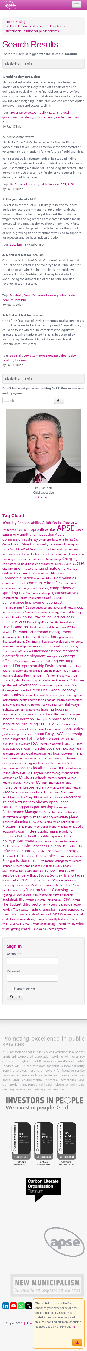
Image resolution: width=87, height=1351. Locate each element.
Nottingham (25, 801)
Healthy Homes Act (33, 704)
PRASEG (75, 821)
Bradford (23, 549)
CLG (4, 568)
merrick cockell (57, 777)
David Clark (36, 627)
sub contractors (42, 895)
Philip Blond (40, 817)
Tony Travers (65, 904)
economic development (17, 646)
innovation (11, 723)
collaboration (55, 573)
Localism (55, 112)
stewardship (17, 890)
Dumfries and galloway (40, 641)
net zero (46, 791)
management (60, 773)
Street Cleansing (54, 889)
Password (13, 971)
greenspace (66, 695)
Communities (65, 577)
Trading (35, 909)
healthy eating (11, 704)
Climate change (31, 568)
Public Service (11, 846)
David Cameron (34, 295)
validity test (56, 919)
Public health (28, 835)
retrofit (34, 860)
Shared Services (39, 875)
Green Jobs (11, 694)
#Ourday (9, 522)
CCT (63, 184)
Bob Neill (16, 295)
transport (10, 913)
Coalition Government (16, 573)
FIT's (45, 675)
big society (39, 544)
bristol (41, 549)
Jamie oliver (18, 729)
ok (77, 1342)
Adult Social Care (56, 522)
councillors (50, 616)
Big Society (17, 184)
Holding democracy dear (23, 76)
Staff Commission (43, 885)
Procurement (13, 826)
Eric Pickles (74, 666)
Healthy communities (69, 699)
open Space (58, 801)
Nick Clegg (26, 797)
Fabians (32, 670)
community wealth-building (31, 588)
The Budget (12, 904)
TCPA (66, 899)
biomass (56, 544)
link (74, 1326)
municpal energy (60, 787)
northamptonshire (54, 797)
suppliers (67, 895)
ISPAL (42, 724)
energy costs (54, 656)
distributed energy (13, 641)
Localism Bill (55, 768)
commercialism (43, 578)
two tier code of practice (34, 914)
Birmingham (71, 544)
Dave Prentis (50, 622)
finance (35, 675)
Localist (68, 768)
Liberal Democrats (50, 743)
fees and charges (12, 675)
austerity (27, 117)
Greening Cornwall (33, 695)
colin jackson (39, 573)
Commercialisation (17, 577)
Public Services (50, 184)
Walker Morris (24, 924)
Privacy (31, 1323)
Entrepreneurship (29, 665)
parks (28, 806)
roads (57, 865)
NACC (6, 792)
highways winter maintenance (21, 709)
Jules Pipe (25, 734)
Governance (18, 112)
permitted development (17, 817)
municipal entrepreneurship (25, 787)
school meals (55, 870)
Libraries (69, 743)
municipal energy (60, 782)
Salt (42, 870)
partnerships (44, 806)
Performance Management (24, 811)
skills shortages (71, 875)
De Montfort (23, 631)
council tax (32, 616)
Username (14, 953)
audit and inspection (37, 534)
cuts (22, 621)
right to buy (38, 865)
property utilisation (60, 826)
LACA (59, 733)
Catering (7, 559)
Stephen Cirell (63, 885)
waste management (49, 923)
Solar (36, 879)
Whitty (71, 924)
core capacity (15, 612)
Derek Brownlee (27, 637)
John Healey (67, 295)
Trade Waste (20, 909)
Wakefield (8, 924)
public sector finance (65, 841)
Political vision (51, 821)
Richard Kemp (21, 865)
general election (45, 680)
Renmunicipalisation (69, 856)
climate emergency (61, 568)
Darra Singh (34, 622)
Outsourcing (12, 806)
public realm (23, 840)
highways (72, 704)
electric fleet (12, 655)
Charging (70, 558)
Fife (26, 675)
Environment (55, 665)
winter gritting (11, 929)
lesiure (69, 739)
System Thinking (47, 899)
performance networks (62, 812)
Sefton (71, 870)
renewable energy (63, 850)
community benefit (14, 583)
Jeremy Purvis (35, 729)
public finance (49, 831)
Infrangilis (41, 719)
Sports (28, 885)
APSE (5, 122)
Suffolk (57, 895)
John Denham (53, 729)
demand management (52, 631)
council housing (12, 617)
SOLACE (25, 879)
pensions (61, 807)
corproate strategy (47, 612)
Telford (75, 899)
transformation (54, 909)
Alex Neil (22, 530)
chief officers (10, 563)
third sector (32, 904)
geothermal (9, 685)
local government (67, 753)
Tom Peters (50, 904)
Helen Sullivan (54, 704)
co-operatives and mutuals (60, 607)
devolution (47, 636)
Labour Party (43, 733)
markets (74, 773)
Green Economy (62, 689)
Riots (49, 865)
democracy (9, 637)
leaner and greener (14, 739)
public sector (43, 841)
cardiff (75, 554)
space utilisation (66, 880)
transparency (76, 909)
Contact (43, 497)
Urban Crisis (17, 919)
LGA (34, 743)
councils (67, 616)
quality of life (75, 846)
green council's (19, 690)
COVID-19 (10, 621)
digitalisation (65, 637)
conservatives (66, 592)
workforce (29, 928)
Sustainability (13, 899)
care (82, 554)
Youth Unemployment (52, 929)
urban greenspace (37, 919)
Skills (54, 875)
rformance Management (56, 861)
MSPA (45, 782)
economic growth (48, 645)
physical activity (58, 817)
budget (50, 549)
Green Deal (39, 689)
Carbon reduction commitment (50, 554)
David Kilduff (52, 627)
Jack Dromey (63, 724)
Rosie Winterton (29, 870)
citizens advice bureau (49, 563)
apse (10, 5)
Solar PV (48, 879)
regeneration (39, 851)
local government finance (58, 757)
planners (7, 821)
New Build (60, 792)
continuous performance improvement (32, 600)
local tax (25, 767)
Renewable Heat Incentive (18, 856)
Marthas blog (10, 777)
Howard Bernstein (56, 714)
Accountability (38, 112)
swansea (30, 899)
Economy (71, 645)
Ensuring (51, 660)
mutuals (77, 787)
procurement (44, 117)
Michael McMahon (24, 782)
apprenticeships (42, 529)
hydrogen (74, 714)
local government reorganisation (22, 763)
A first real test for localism (25, 255)
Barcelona (58, 539)
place (73, 816)
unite (67, 914)
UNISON (56, 913)
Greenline (52, 695)
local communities (31, 748)
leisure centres (52, 738)
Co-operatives (34, 607)
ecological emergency (69, 641)
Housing (52, 295)
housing (47, 709)
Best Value (21, 544)
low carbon (22, 772)
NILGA (38, 797)
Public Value (56, 845)
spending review (12, 885)
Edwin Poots (10, 651)
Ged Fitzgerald (25, 680)
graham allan (63, 685)
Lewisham (24, 743)
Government (46, 685)
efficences (24, 651)
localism (7, 300)
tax (59, 899)
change (57, 559)
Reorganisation (14, 860)
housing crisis (32, 713)
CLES (81, 563)
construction (10, 597)
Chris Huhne (27, 563)
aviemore (45, 539)
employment (35, 655)
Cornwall (30, 612)
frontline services (61, 675)
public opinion (51, 835)
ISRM (50, 723)
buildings (61, 549)
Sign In (15, 996)
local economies (38, 753)
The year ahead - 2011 (21, 199)
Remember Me (25, 988)
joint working (10, 734)
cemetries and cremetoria (35, 559)
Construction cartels (31, 597)
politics (65, 821)
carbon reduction (19, 554)
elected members (68, 117)
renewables (45, 855)
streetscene (22, 894)
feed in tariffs (70, 670)
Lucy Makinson (42, 773)
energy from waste (31, 661)
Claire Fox (70, 563)
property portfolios (36, 826)
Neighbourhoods (25, 791)
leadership (73, 733)
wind (80, 923)
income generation (18, 718)
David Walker (68, 627)
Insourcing (29, 723)
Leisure (33, 738)
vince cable (71, 919)
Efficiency (40, 650)
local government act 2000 (19, 758)
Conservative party (43, 593)
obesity (42, 801)
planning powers (28, 821)
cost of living (70, 611)
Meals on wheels (33, 777)
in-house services (62, 718)
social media (10, 880)
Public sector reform (20, 137)
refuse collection (16, 850)
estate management (15, 670)
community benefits (44, 582)
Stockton (32, 889)
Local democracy (61, 748)
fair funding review (50, 670)
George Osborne (70, 679)
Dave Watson (67, 622)
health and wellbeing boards (37, 699)
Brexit (33, 549)
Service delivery (15, 875)
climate (12, 568)
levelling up (9, 743)
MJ (38, 782)
